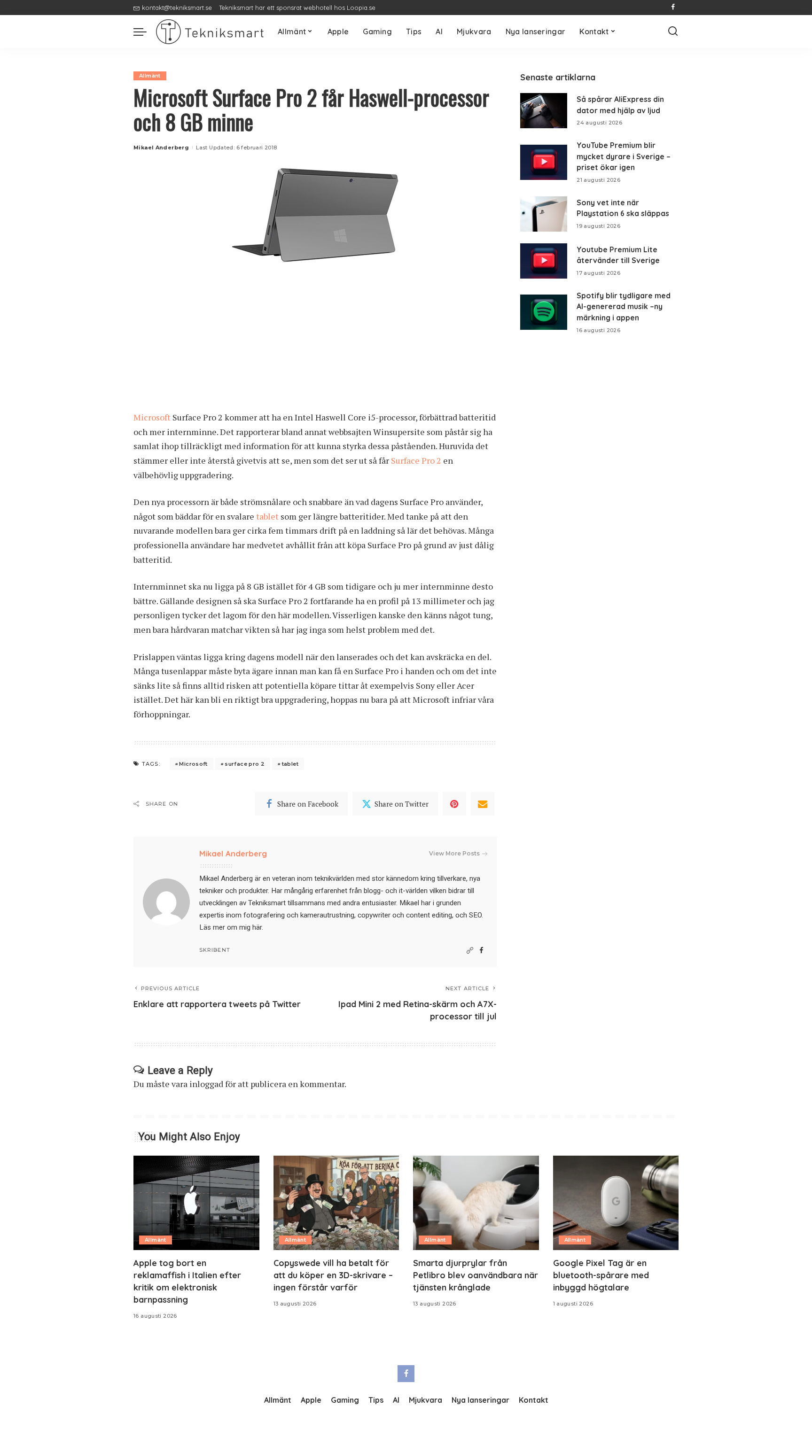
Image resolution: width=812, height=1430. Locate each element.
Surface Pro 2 (416, 460)
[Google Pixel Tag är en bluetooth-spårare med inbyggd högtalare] (616, 1203)
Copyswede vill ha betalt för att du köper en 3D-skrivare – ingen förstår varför (333, 1275)
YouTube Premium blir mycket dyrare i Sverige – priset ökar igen (624, 156)
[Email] (482, 804)
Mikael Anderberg (161, 147)
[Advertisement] (315, 340)
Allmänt (150, 75)
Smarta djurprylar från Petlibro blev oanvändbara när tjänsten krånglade (475, 1275)
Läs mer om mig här (230, 927)
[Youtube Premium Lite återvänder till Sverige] (543, 261)
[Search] (673, 31)
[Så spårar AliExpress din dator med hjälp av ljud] (543, 110)
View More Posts (454, 853)
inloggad (206, 1083)
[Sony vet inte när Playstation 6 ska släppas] (543, 214)
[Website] (470, 950)
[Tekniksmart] (210, 32)
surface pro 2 (245, 764)
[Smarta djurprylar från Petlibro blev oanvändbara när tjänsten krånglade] (476, 1203)
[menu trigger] (144, 31)
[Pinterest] (454, 804)
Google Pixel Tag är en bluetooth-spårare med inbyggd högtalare (601, 1275)
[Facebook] (673, 7)
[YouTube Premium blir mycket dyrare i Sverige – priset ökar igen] (543, 162)
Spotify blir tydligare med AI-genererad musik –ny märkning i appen (624, 306)
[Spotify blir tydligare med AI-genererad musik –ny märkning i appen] (543, 312)
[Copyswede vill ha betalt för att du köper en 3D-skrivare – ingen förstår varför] (336, 1203)
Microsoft (152, 417)
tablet (268, 516)
